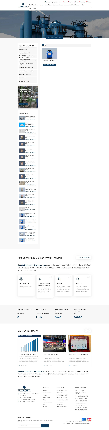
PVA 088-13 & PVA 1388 (29, 175)
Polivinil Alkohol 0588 (62, 395)
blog (44, 404)
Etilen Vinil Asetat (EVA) (25, 74)
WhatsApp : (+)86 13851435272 (27, 401)
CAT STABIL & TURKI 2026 (51, 354)
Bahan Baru (22, 78)
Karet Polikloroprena (24, 81)
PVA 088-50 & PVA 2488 (29, 136)
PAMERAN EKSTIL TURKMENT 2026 (79, 354)
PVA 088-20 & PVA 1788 (29, 143)
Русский (76, 1)
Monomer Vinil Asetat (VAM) (26, 71)
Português (89, 1)
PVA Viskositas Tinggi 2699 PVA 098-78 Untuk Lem (30, 233)
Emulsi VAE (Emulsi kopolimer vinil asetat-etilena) (30, 117)
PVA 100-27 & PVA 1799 (29, 149)
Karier (83, 4)
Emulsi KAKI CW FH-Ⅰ (62, 406)
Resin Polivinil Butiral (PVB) (26, 67)
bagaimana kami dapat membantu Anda (25, 91)
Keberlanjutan (49, 4)
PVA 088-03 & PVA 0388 (29, 169)
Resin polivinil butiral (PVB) (30, 130)
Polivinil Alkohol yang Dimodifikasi (24, 60)
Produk (42, 4)
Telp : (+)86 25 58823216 (25, 397)
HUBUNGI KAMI (23, 104)
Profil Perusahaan (33, 4)
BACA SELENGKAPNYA (30, 119)
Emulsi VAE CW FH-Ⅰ (30, 239)
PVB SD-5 (27, 207)
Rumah (51, 37)
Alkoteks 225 (60, 402)
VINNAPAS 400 (60, 404)
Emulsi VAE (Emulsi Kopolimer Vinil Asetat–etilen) (27, 56)
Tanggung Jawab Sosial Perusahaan (72, 4)
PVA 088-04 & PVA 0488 (29, 182)
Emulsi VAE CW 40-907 (49, 60)
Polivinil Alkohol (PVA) (24, 53)
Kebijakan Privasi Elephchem (72, 423)
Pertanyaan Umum (58, 4)
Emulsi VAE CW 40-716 (30, 220)
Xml (64, 423)
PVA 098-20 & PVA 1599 (29, 195)
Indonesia (83, 1)
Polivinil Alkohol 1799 (62, 397)
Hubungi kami (32, 8)
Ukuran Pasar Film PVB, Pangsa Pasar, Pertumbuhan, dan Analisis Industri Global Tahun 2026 (28, 355)
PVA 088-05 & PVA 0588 (29, 156)
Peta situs (45, 406)
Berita (44, 399)
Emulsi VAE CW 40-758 (30, 226)
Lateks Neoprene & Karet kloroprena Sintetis (29, 124)
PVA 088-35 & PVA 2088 (81, 409)
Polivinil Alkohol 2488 (62, 390)
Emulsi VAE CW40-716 (62, 399)
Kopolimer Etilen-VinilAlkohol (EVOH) (26, 64)
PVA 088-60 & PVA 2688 (29, 162)
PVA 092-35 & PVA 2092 (29, 201)
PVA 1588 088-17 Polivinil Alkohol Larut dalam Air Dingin (30, 189)
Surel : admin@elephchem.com (53, 2)
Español (71, 1)
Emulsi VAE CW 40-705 (30, 214)
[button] (86, 330)
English (65, 1)
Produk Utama (23, 49)
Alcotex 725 (59, 393)
